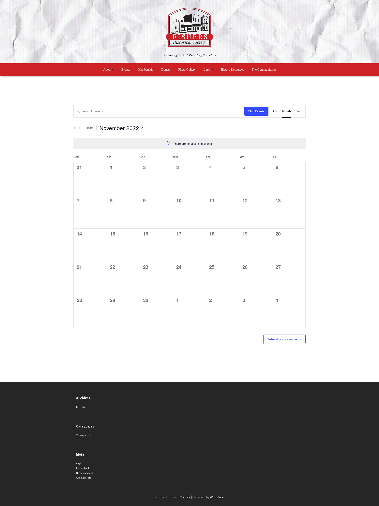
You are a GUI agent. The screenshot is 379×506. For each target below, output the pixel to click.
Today (90, 127)
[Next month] (80, 128)
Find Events (256, 111)
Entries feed (82, 468)
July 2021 (80, 407)
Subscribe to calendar (282, 339)
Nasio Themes (181, 497)
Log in (79, 463)
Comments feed (84, 473)
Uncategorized (83, 435)
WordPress (217, 497)
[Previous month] (74, 128)
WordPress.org (83, 477)
